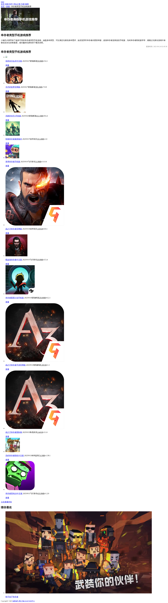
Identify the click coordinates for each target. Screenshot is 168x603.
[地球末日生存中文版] (6, 57)
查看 (7, 65)
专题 (23, 4)
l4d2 (2, 2)
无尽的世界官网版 (12, 87)
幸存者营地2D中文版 (13, 493)
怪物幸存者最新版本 (13, 139)
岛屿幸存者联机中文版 (14, 455)
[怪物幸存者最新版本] (12, 135)
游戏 (7, 4)
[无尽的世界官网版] (14, 83)
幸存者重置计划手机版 (14, 298)
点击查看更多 (6, 502)
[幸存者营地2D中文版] (20, 489)
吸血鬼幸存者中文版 (13, 260)
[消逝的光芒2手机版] (15, 112)
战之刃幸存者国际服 (13, 432)
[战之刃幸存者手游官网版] (34, 361)
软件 (11, 4)
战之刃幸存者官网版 (13, 229)
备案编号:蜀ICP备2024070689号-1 (23, 601)
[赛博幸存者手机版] (12, 158)
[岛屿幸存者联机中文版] (12, 452)
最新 (27, 4)
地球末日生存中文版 (13, 61)
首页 (3, 4)
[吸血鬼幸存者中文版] (16, 256)
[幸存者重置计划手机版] (20, 294)
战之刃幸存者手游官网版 (15, 365)
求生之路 (17, 4)
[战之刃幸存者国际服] (34, 428)
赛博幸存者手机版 (12, 162)
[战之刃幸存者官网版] (34, 225)
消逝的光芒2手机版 (13, 116)
